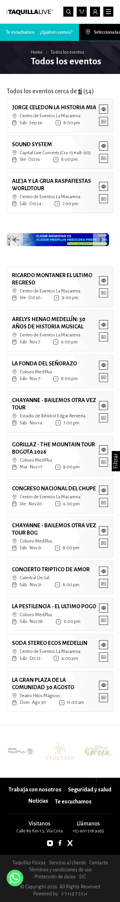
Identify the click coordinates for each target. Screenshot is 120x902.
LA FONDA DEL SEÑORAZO (44, 364)
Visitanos (39, 824)
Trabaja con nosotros (35, 790)
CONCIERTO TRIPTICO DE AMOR (51, 570)
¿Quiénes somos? (56, 32)
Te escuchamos (20, 32)
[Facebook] (60, 843)
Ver (103, 109)
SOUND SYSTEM (32, 145)
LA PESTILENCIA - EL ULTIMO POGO (54, 607)
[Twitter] (70, 843)
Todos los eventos (82, 12)
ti (80, 91)
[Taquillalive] (30, 12)
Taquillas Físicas (29, 862)
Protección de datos (55, 876)
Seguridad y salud (89, 790)
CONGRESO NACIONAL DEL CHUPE (54, 489)
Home (37, 52)
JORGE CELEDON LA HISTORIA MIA (54, 108)
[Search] (68, 12)
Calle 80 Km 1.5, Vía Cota (39, 830)
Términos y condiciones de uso (60, 869)
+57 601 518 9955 (88, 830)
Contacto (98, 862)
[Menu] (108, 12)
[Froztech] (74, 894)
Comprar (103, 121)
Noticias (38, 801)
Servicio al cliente (67, 862)
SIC (82, 876)
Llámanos (88, 824)
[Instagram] (50, 843)
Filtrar (116, 461)
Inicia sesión (95, 12)
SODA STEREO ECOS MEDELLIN (49, 643)
